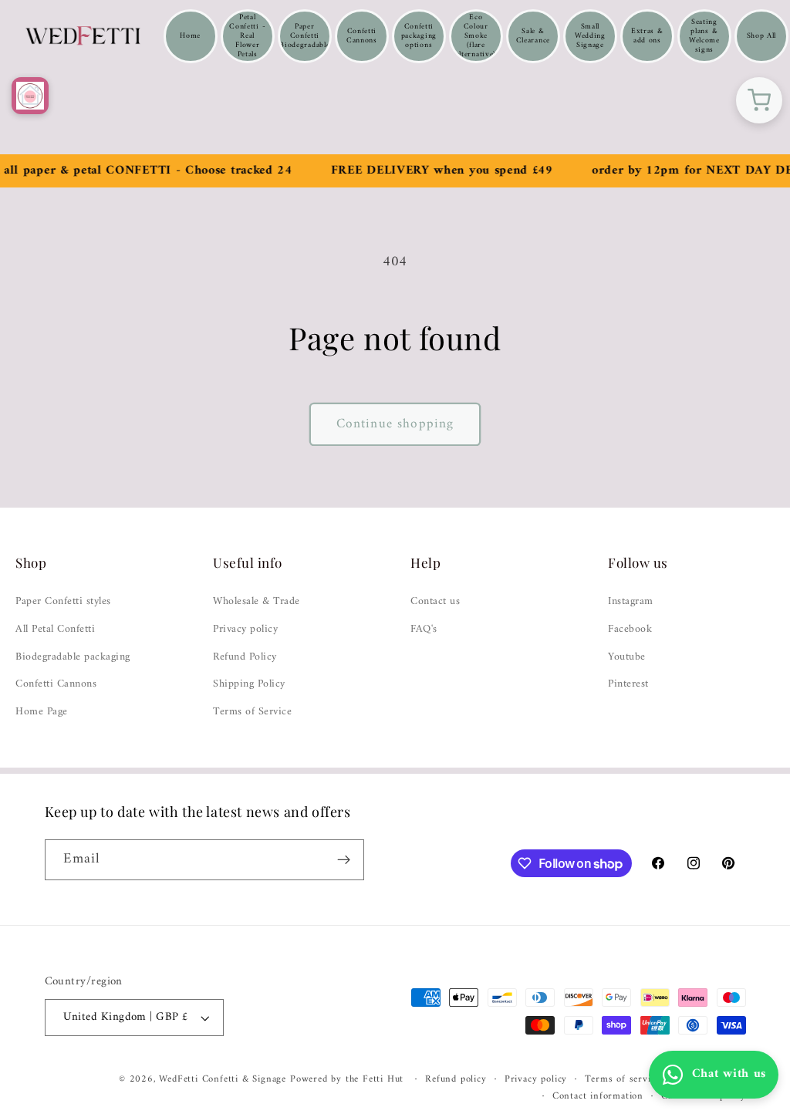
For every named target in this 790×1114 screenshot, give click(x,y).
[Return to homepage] (30, 95)
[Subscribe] (343, 860)
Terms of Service (252, 712)
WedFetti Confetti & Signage (224, 1079)
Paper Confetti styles (63, 601)
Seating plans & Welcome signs (704, 35)
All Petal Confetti (55, 629)
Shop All (762, 35)
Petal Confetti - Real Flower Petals (247, 36)
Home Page (41, 712)
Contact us (435, 601)
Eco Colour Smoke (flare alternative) (476, 36)
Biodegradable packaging (72, 657)
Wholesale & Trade (256, 601)
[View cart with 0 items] (759, 100)
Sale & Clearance (533, 36)
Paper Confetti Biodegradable (304, 36)
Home (190, 35)
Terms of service (622, 1079)
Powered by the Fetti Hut (348, 1079)
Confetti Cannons (361, 36)
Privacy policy (245, 629)
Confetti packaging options (419, 36)
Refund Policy (245, 657)
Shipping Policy (249, 684)
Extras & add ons (647, 36)
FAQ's (423, 629)
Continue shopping (395, 424)
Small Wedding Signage (590, 36)
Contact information (597, 1096)
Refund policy (455, 1079)
